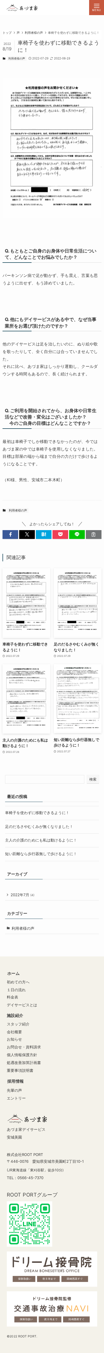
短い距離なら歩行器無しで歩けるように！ (41, 854)
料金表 (12, 997)
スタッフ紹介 (18, 1024)
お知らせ (14, 1039)
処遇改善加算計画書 (24, 1062)
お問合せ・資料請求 (24, 1047)
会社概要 (14, 1031)
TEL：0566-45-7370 (25, 1178)
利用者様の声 (16, 58)
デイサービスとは (22, 1005)
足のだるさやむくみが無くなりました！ (39, 826)
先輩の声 (14, 1090)
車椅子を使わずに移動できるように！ (37, 813)
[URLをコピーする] (93, 534)
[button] (10, 534)
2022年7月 (22, 895)
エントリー (16, 1098)
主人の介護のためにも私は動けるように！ (41, 840)
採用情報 (15, 1081)
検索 (92, 779)
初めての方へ (18, 982)
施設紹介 (15, 1015)
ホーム (13, 973)
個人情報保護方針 (22, 1054)
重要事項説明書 (20, 1070)
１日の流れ (16, 989)
